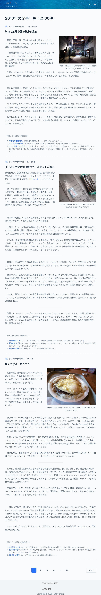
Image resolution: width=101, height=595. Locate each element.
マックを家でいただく (17, 146)
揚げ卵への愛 (14, 348)
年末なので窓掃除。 (16, 141)
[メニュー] (95, 4)
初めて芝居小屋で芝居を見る (21, 31)
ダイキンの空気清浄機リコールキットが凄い (29, 167)
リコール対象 (33, 179)
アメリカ (30, 359)
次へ (90, 570)
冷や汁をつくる (14, 341)
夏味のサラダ (14, 343)
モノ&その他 (31, 162)
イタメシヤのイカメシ (17, 144)
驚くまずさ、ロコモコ (17, 364)
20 (67, 570)
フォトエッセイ (32, 26)
